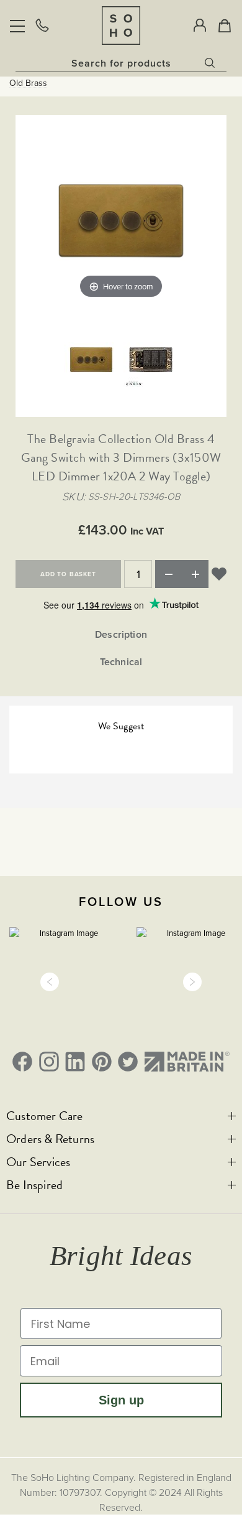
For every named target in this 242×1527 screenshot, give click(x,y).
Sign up (121, 1400)
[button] (49, 982)
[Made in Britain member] (187, 1062)
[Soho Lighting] (121, 25)
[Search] (210, 59)
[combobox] (121, 63)
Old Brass (28, 82)
